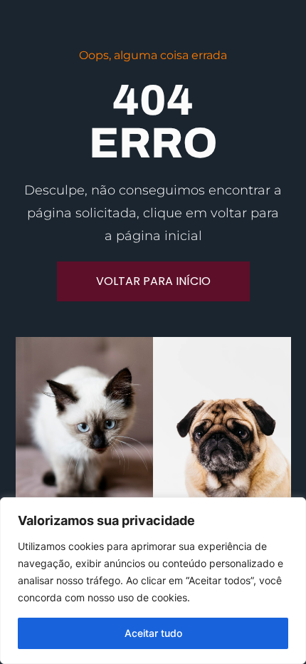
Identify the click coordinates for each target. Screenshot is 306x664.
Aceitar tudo (153, 633)
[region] (153, 580)
